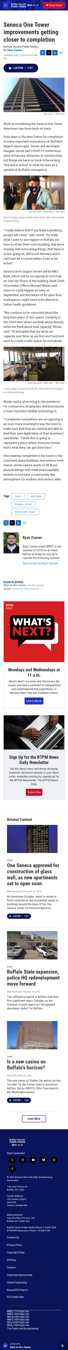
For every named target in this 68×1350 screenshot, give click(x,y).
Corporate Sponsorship (19, 1275)
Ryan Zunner (14, 50)
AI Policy (11, 1260)
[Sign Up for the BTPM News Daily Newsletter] (34, 732)
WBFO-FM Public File (18, 1319)
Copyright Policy (16, 1252)
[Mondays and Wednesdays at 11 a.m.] (34, 631)
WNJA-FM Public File (18, 1317)
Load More (34, 1118)
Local (18, 496)
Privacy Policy (14, 1245)
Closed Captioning (17, 1282)
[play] (5, 1345)
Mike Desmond (14, 891)
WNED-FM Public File (18, 1314)
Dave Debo (12, 1075)
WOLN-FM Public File (18, 1322)
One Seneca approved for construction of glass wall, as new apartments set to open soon (33, 874)
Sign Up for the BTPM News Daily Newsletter (34, 760)
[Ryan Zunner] (11, 542)
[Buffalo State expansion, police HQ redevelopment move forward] (32, 945)
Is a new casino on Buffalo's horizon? (26, 1065)
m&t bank (36, 496)
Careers (11, 1267)
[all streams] (63, 1345)
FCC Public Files (15, 1297)
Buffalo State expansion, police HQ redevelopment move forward (33, 978)
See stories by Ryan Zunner (40, 563)
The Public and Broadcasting (22, 1328)
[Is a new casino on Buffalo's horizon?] (32, 1035)
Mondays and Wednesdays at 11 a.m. (34, 672)
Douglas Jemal (23, 504)
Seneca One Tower (25, 511)
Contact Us (13, 1237)
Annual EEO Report (17, 1290)
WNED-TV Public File (18, 1311)
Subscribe (34, 792)
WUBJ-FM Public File (18, 1325)
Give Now (55, 5)
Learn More (34, 701)
